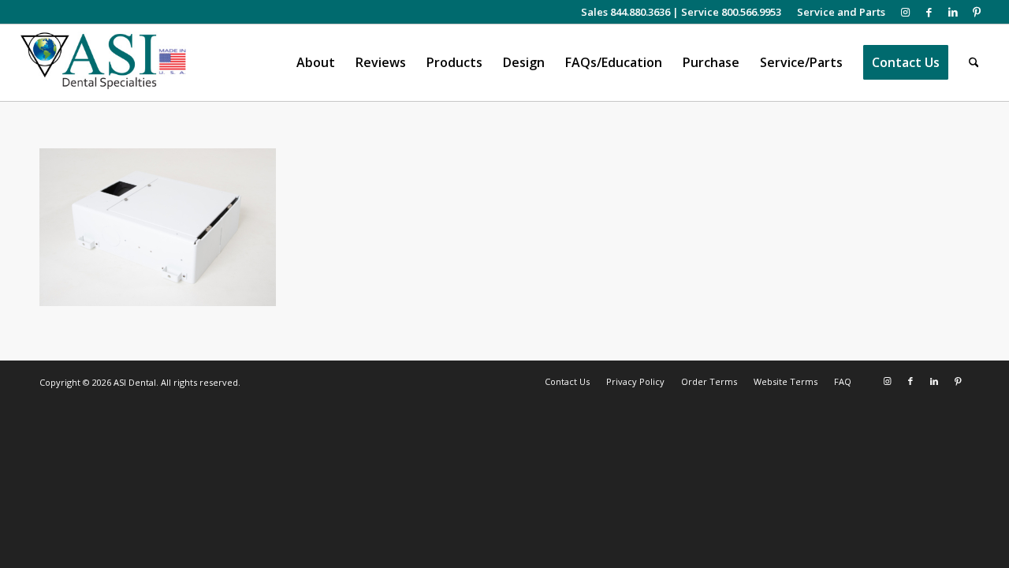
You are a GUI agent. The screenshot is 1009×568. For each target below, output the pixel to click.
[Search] (974, 62)
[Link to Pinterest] (977, 12)
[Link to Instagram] (905, 12)
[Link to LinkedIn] (952, 12)
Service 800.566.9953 (731, 12)
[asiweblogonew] (103, 62)
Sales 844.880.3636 (625, 12)
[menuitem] (837, 12)
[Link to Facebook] (929, 12)
